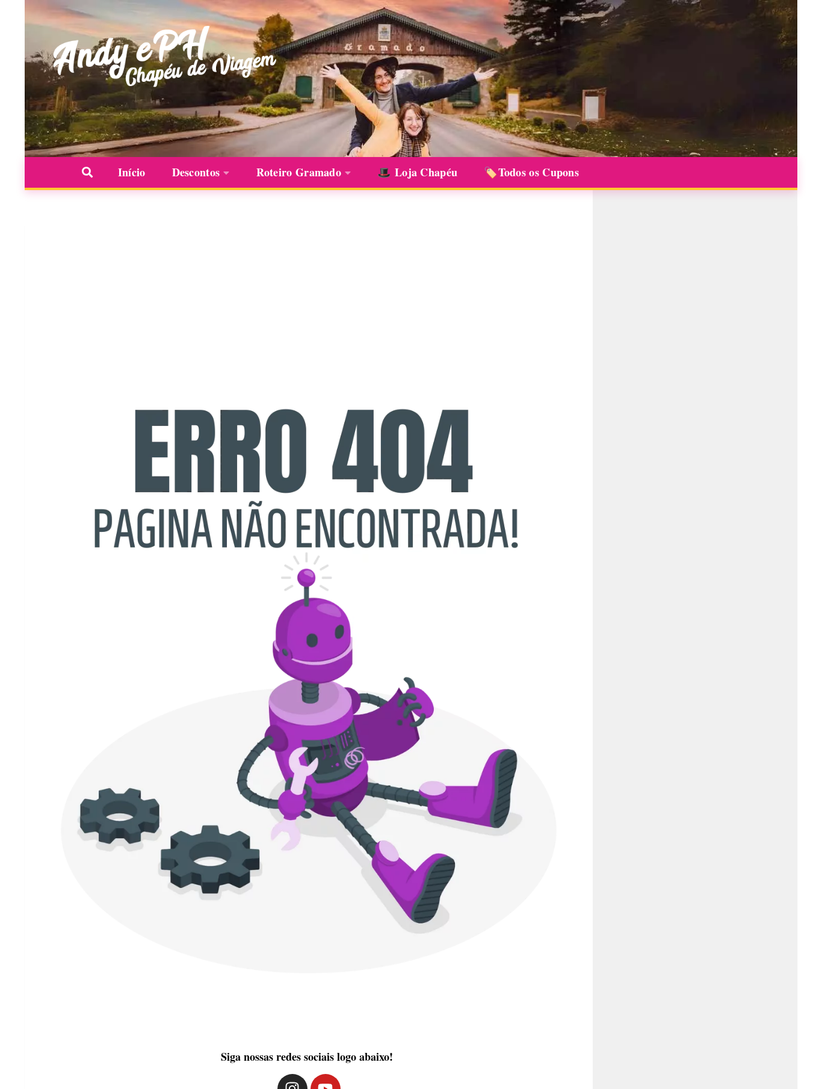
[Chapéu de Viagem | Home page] (161, 57)
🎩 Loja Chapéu (417, 172)
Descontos (196, 172)
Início (132, 172)
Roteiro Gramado (299, 172)
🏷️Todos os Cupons (531, 172)
